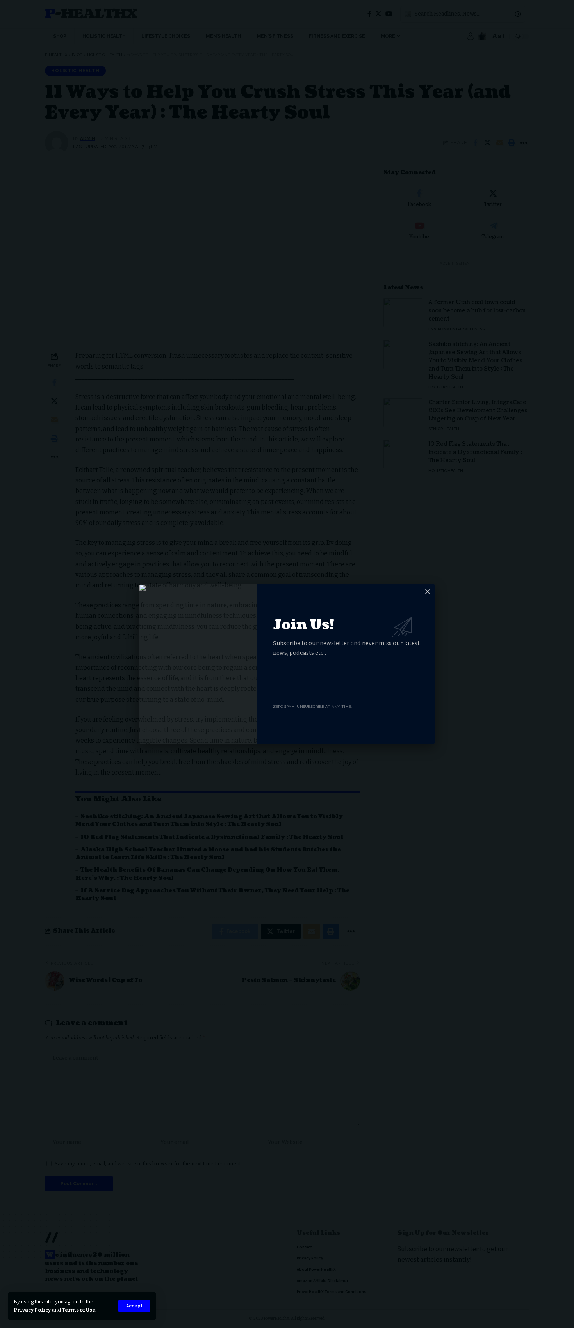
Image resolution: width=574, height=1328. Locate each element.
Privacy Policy (32, 1310)
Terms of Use (78, 1310)
